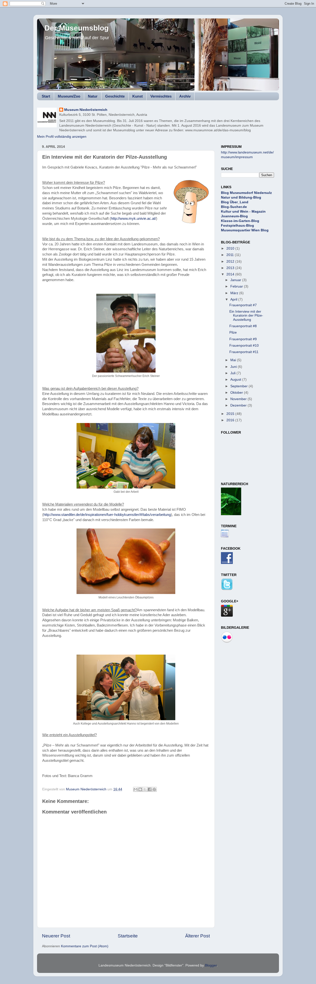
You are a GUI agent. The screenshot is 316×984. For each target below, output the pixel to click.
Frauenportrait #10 (244, 345)
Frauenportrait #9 (243, 339)
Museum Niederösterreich (85, 110)
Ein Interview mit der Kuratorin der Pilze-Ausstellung (246, 315)
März (234, 293)
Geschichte (115, 96)
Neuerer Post (56, 935)
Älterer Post (197, 935)
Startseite (128, 935)
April (234, 299)
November (239, 399)
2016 (230, 420)
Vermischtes (161, 96)
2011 (230, 255)
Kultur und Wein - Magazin (243, 211)
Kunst (137, 96)
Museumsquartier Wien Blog (245, 230)
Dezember (239, 405)
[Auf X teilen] (144, 789)
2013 (230, 268)
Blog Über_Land (234, 202)
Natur (93, 96)
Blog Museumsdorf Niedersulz (246, 193)
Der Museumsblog (76, 28)
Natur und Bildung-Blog (241, 197)
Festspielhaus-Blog (237, 225)
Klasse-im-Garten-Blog (240, 221)
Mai (233, 360)
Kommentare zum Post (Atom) (84, 946)
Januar (236, 280)
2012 (230, 261)
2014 (230, 274)
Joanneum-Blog (234, 216)
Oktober (237, 392)
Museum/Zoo (69, 96)
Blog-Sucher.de (234, 207)
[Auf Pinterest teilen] (154, 789)
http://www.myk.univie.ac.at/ (133, 219)
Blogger (211, 965)
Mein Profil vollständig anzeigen (61, 136)
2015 (230, 414)
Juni (234, 367)
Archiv (185, 96)
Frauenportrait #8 (243, 326)
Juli (233, 373)
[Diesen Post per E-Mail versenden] (135, 789)
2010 (230, 248)
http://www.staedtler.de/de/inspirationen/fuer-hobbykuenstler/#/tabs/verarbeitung (107, 515)
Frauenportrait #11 (243, 352)
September (239, 386)
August (236, 379)
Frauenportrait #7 (243, 305)
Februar (237, 286)
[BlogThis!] (140, 789)
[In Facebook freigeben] (149, 789)
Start (46, 96)
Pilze (233, 332)
